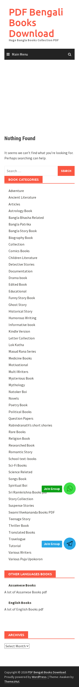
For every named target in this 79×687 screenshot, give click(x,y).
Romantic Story (20, 452)
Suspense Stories (21, 505)
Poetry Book (18, 405)
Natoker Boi (18, 391)
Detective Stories (21, 264)
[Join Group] (70, 488)
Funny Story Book (22, 298)
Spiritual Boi (18, 485)
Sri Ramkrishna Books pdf (28, 492)
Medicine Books (20, 358)
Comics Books (19, 251)
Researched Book (21, 445)
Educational (18, 291)
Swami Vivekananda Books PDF (32, 512)
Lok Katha (16, 345)
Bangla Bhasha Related (26, 217)
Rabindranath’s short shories (30, 425)
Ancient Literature (22, 197)
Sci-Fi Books (18, 465)
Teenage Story (19, 519)
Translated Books (22, 532)
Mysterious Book (21, 378)
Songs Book (17, 479)
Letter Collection (22, 338)
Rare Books (17, 432)
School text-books (22, 458)
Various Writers (20, 552)
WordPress (39, 677)
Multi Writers (18, 371)
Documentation (20, 271)
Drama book (18, 278)
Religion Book (19, 438)
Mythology (17, 385)
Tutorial (15, 546)
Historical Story (20, 311)
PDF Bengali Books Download (36, 22)
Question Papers (21, 418)
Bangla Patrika (20, 224)
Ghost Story (18, 304)
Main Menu (20, 54)
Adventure (16, 190)
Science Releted (20, 472)
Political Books (20, 412)
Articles (14, 204)
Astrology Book (20, 211)
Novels (14, 398)
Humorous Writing (22, 318)
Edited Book (18, 284)
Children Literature (23, 257)
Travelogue (17, 539)
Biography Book (21, 237)
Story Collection (21, 499)
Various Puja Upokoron (26, 559)
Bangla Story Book (23, 231)
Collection (16, 244)
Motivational (18, 365)
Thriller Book (19, 525)
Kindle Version (19, 331)
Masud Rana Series (22, 351)
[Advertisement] (39, 93)
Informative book (22, 324)
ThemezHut (11, 681)
